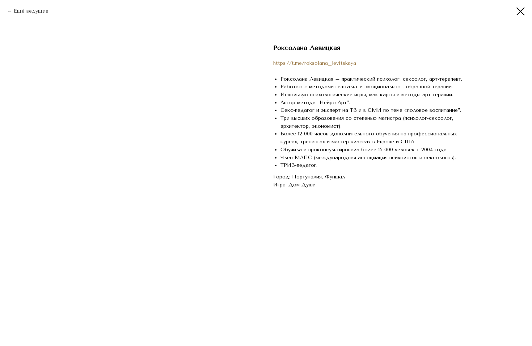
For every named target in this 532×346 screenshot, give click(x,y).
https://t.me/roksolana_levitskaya (314, 63)
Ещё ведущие (31, 11)
